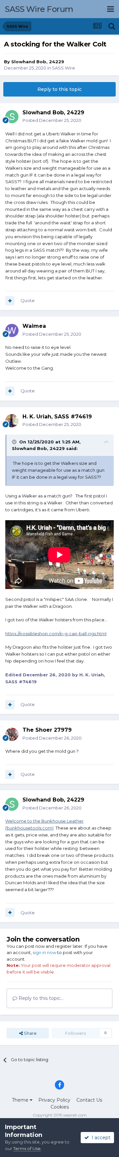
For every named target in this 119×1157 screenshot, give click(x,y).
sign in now (44, 952)
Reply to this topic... (40, 998)
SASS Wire (63, 68)
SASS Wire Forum (39, 9)
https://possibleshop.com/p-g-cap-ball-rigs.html (55, 633)
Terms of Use (27, 1148)
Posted (51, 120)
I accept (99, 1138)
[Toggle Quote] (15, 441)
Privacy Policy (54, 1100)
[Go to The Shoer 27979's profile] (12, 734)
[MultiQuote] (10, 300)
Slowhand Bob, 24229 (37, 61)
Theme (21, 1100)
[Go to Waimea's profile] (12, 330)
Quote (27, 300)
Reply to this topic (59, 89)
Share (30, 1033)
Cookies (60, 1107)
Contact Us (89, 1100)
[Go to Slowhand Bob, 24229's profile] (12, 116)
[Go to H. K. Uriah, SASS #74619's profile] (12, 420)
